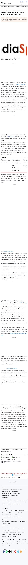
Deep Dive (3, 504)
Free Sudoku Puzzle (23, 521)
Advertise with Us (15, 543)
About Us (9, 539)
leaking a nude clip (20, 84)
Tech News (9, 10)
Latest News (4, 528)
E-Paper (12, 6)
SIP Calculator (11, 512)
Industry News (24, 532)
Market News (16, 528)
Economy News (20, 534)
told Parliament (12, 136)
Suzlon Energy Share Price (6, 489)
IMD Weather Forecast (15, 499)
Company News (10, 528)
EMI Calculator (4, 512)
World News (18, 532)
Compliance (4, 543)
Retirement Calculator (18, 512)
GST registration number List (21, 541)
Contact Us (9, 543)
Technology (5, 10)
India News (4, 536)
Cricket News (19, 530)
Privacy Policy (18, 539)
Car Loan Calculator (5, 514)
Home (2, 6)
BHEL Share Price (16, 493)
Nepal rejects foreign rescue (6, 506)
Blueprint (22, 6)
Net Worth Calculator (23, 510)
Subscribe (25, 543)
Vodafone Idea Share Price (15, 495)
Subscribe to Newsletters (14, 521)
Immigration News (12, 530)
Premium (5, 6)
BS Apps (7, 545)
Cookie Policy (24, 539)
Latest (9, 6)
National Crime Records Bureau (8, 251)
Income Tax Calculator (6, 510)
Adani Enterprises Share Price (17, 489)
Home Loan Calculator (14, 514)
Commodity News (5, 530)
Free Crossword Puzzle (6, 523)
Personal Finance (5, 532)
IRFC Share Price (15, 491)
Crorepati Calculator (14, 510)
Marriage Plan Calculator (16, 516)
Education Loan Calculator (6, 516)
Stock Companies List (5, 521)
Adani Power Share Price (6, 491)
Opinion (26, 6)
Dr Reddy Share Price (5, 495)
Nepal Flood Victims (23, 499)
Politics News (9, 536)
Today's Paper (4, 539)
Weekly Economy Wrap (6, 499)
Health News (15, 534)
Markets (17, 6)
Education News (4, 534)
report (4, 410)
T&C (13, 539)
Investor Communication (11, 541)
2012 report (14, 276)
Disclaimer (4, 541)
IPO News (21, 528)
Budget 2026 (15, 536)
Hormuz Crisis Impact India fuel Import (13, 504)
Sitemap (21, 543)
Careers (3, 545)
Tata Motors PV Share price (6, 493)
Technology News (12, 532)
